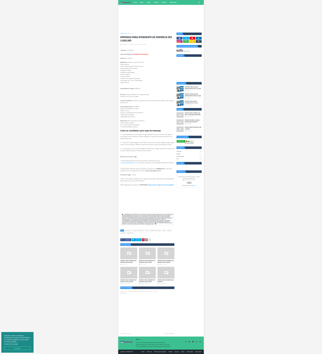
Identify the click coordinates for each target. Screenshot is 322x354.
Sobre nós (149, 351)
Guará (164, 230)
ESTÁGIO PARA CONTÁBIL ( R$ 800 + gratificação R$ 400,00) (192, 113)
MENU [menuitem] (148, 2)
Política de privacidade (160, 351)
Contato (170, 351)
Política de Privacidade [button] (11, 344)
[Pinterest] (143, 239)
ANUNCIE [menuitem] (156, 2)
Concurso (189, 151)
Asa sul (146, 230)
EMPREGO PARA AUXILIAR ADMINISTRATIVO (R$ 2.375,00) (193, 87)
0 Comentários (143, 44)
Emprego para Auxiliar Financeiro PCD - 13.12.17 (191, 102)
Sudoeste (123, 233)
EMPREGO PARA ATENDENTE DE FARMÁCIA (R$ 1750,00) (128, 261)
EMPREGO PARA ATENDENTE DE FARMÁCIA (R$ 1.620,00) (165, 261)
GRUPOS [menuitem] (163, 2)
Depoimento (198, 351)
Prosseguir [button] (17, 348)
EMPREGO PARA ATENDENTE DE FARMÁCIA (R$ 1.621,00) (147, 261)
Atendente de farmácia (155, 230)
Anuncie (177, 351)
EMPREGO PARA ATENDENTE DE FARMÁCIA (165, 280)
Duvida (183, 351)
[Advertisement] (161, 18)
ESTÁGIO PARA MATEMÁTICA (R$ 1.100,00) (193, 128)
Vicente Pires (130, 233)
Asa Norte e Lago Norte (138, 230)
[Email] (146, 239)
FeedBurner (193, 185)
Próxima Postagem (169, 333)
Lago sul (169, 230)
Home (142, 351)
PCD (189, 159)
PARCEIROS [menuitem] (173, 2)
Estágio (189, 154)
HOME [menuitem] (135, 2)
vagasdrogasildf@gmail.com (129, 162)
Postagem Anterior (126, 333)
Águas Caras (131, 33)
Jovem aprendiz (189, 156)
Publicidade (190, 351)
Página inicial (123, 33)
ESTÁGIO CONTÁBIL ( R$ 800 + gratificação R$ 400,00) (192, 121)
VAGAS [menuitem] (141, 2)
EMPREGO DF (129, 351)
